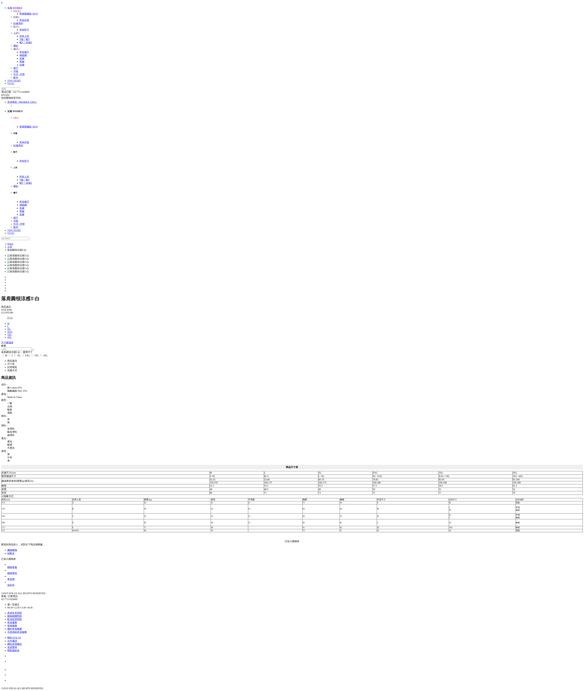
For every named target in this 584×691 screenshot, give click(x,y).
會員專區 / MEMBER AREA (22, 102)
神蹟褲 (23, 55)
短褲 (21, 65)
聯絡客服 (12, 567)
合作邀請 (12, 641)
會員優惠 (12, 622)
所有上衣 (24, 36)
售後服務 (12, 625)
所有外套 (24, 20)
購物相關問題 (14, 616)
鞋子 (16, 26)
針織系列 (18, 23)
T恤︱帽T (24, 39)
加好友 (11, 585)
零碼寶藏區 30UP (28, 13)
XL (19, 355)
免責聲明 (12, 647)
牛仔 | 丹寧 (19, 74)
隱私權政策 (13, 650)
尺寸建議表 (7, 342)
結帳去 (11, 553)
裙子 (15, 68)
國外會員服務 (14, 629)
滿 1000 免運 (24, 675)
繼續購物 (12, 550)
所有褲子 (24, 52)
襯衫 (15, 45)
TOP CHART (14, 80)
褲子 (16, 49)
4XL (45, 355)
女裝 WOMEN (14, 8)
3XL (9, 334)
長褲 (21, 58)
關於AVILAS (14, 637)
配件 (15, 77)
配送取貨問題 (14, 619)
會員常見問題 (14, 613)
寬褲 (21, 61)
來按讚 (11, 579)
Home (10, 244)
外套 (16, 17)
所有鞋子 (24, 29)
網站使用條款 (14, 644)
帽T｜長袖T (25, 42)
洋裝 (15, 71)
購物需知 (12, 573)
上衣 (16, 33)
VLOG (10, 83)
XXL (27, 355)
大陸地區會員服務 (17, 632)
